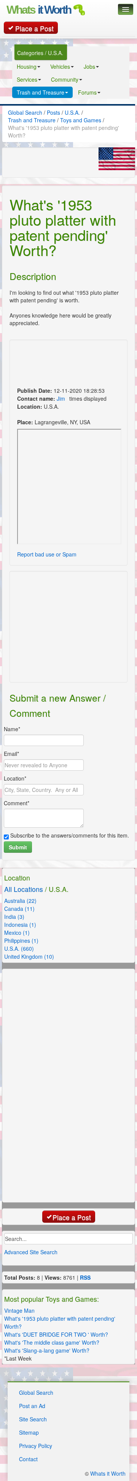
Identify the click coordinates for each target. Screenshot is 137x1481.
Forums (87, 92)
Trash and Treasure (40, 92)
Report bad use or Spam (46, 554)
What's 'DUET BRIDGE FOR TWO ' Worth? (56, 1334)
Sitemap (29, 1432)
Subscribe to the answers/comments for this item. (69, 835)
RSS (85, 1277)
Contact (28, 1459)
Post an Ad (32, 1406)
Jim (61, 398)
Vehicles (60, 66)
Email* (11, 753)
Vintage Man (19, 1310)
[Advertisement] (53, 364)
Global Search (36, 1392)
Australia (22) (20, 900)
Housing (27, 66)
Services (27, 79)
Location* (15, 778)
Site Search (33, 1419)
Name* (12, 729)
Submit (18, 847)
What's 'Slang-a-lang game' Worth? (46, 1350)
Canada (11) (19, 908)
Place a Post (34, 28)
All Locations (23, 889)
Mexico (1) (17, 932)
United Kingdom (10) (29, 956)
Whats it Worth (108, 1473)
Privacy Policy (35, 1445)
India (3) (14, 916)
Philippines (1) (21, 940)
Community (64, 79)
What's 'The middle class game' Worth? (51, 1342)
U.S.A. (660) (19, 948)
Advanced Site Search (30, 1252)
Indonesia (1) (20, 924)
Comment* (16, 803)
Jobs (89, 66)
